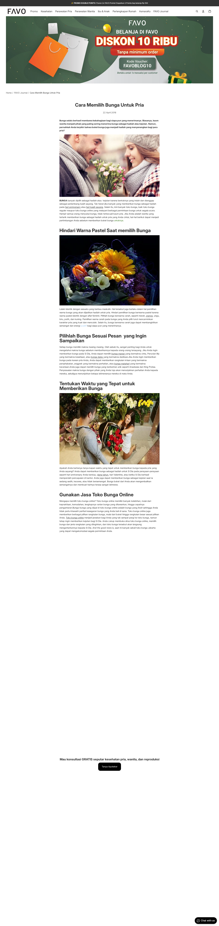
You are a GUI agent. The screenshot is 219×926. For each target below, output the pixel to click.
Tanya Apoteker (109, 766)
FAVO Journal (20, 92)
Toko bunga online (75, 517)
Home (9, 92)
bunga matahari (122, 363)
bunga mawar (118, 353)
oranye (149, 315)
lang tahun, (103, 474)
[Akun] (203, 11)
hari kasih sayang (94, 207)
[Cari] (197, 11)
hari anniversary (73, 207)
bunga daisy (97, 357)
